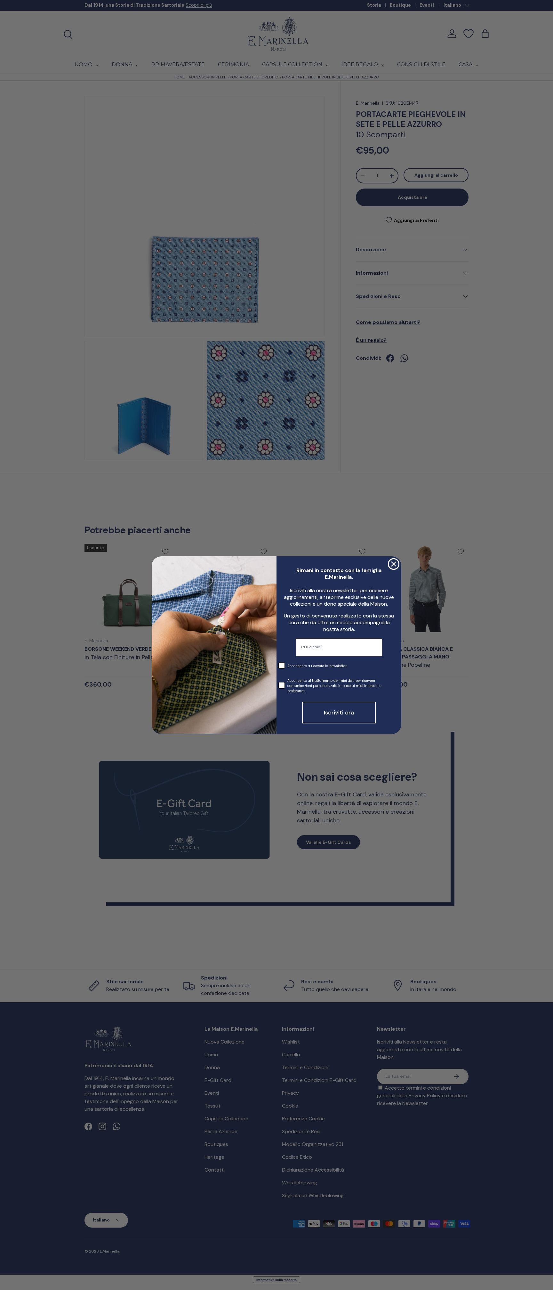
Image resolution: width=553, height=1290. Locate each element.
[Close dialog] (394, 564)
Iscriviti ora (339, 712)
